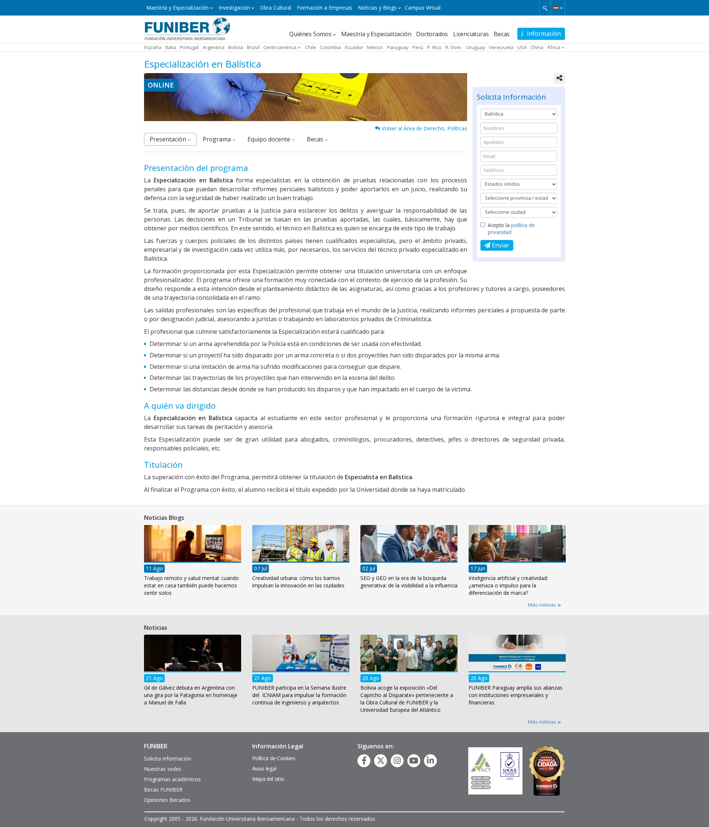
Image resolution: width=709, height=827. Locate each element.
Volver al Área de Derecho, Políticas (424, 128)
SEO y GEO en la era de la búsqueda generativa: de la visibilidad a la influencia (409, 581)
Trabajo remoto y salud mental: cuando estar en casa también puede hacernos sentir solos (191, 585)
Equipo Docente (269, 139)
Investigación (234, 7)
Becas (502, 34)
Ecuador (354, 47)
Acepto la (511, 229)
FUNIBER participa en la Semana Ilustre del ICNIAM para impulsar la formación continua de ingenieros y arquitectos (299, 695)
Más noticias (542, 604)
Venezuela (501, 47)
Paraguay (398, 47)
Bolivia (235, 47)
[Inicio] (187, 28)
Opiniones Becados (167, 799)
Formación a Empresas (324, 7)
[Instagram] (397, 760)
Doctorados (432, 34)
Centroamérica (280, 47)
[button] (558, 7)
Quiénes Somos (310, 34)
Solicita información (167, 758)
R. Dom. (453, 47)
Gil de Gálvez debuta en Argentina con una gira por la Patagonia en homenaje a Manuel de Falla (190, 695)
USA (522, 47)
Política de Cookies (273, 758)
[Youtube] (413, 760)
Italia (170, 47)
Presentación (169, 139)
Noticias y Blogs (377, 7)
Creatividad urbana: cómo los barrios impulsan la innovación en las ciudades (298, 581)
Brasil (253, 47)
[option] (192, 562)
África (553, 47)
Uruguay (475, 47)
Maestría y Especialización (177, 7)
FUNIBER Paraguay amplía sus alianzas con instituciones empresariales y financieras (515, 695)
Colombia (330, 47)
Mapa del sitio (268, 778)
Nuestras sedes (162, 768)
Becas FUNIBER (163, 789)
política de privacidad (511, 229)
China (536, 47)
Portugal (189, 47)
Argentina (214, 47)
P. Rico (434, 47)
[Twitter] (381, 760)
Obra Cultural (275, 7)
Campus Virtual (423, 7)
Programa (217, 139)
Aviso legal (264, 768)
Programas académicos (172, 779)
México (375, 47)
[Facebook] (364, 760)
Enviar (499, 245)
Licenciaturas (471, 34)
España (152, 47)
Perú (417, 47)
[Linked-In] (430, 760)
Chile (310, 47)
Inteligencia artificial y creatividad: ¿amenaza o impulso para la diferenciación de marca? (508, 585)
